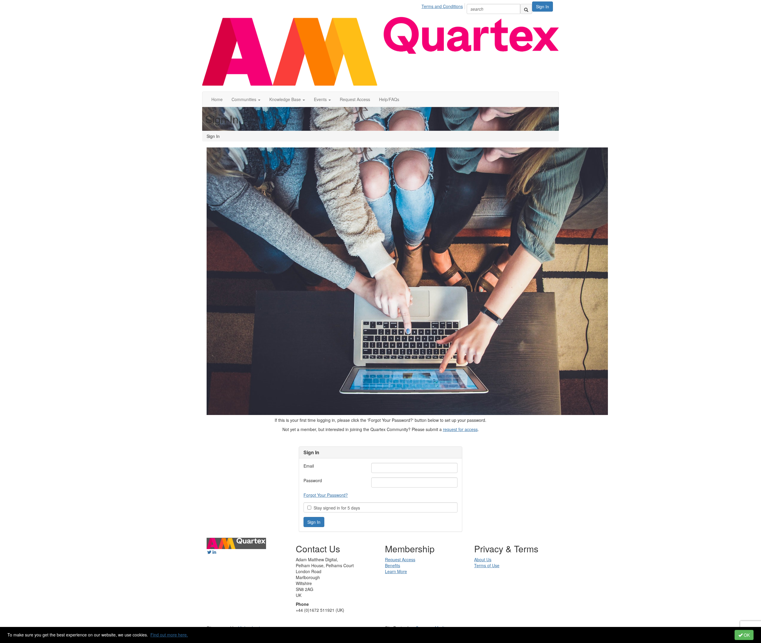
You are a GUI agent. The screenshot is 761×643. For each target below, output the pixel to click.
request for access (460, 429)
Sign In (542, 7)
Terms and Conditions (442, 6)
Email (309, 466)
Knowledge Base (285, 99)
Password (313, 480)
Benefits (392, 565)
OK (746, 635)
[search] (526, 9)
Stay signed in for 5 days (335, 508)
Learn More (396, 571)
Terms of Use (486, 565)
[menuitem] (444, 5)
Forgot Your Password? (326, 495)
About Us (482, 559)
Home (217, 99)
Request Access (355, 99)
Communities (244, 99)
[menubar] (444, 5)
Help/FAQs (389, 99)
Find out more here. (169, 635)
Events (321, 99)
